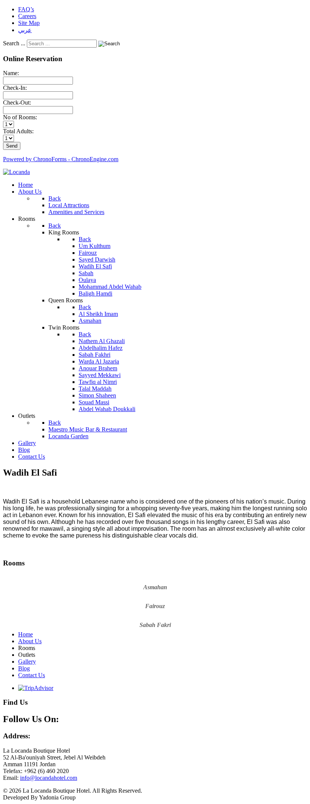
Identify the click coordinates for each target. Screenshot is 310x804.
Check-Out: (17, 102)
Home (25, 634)
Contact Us (31, 675)
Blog (24, 668)
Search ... (14, 43)
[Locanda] (16, 172)
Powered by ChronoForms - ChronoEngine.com (60, 159)
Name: (11, 73)
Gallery (27, 661)
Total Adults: (18, 131)
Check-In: (15, 88)
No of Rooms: (20, 117)
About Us (30, 641)
